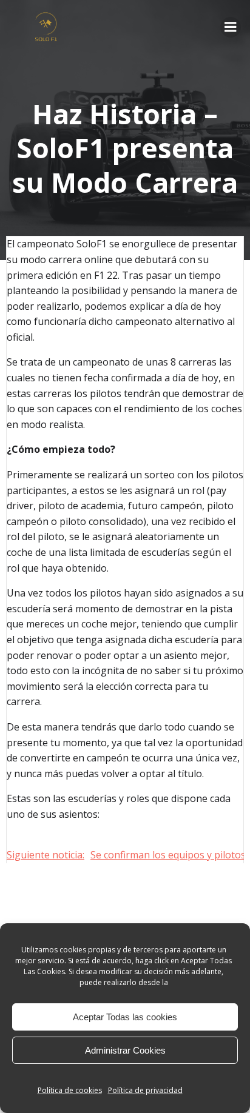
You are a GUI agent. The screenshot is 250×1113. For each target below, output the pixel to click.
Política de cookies (70, 1090)
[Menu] (230, 27)
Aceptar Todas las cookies (125, 1017)
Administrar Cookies (125, 1050)
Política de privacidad (145, 1090)
